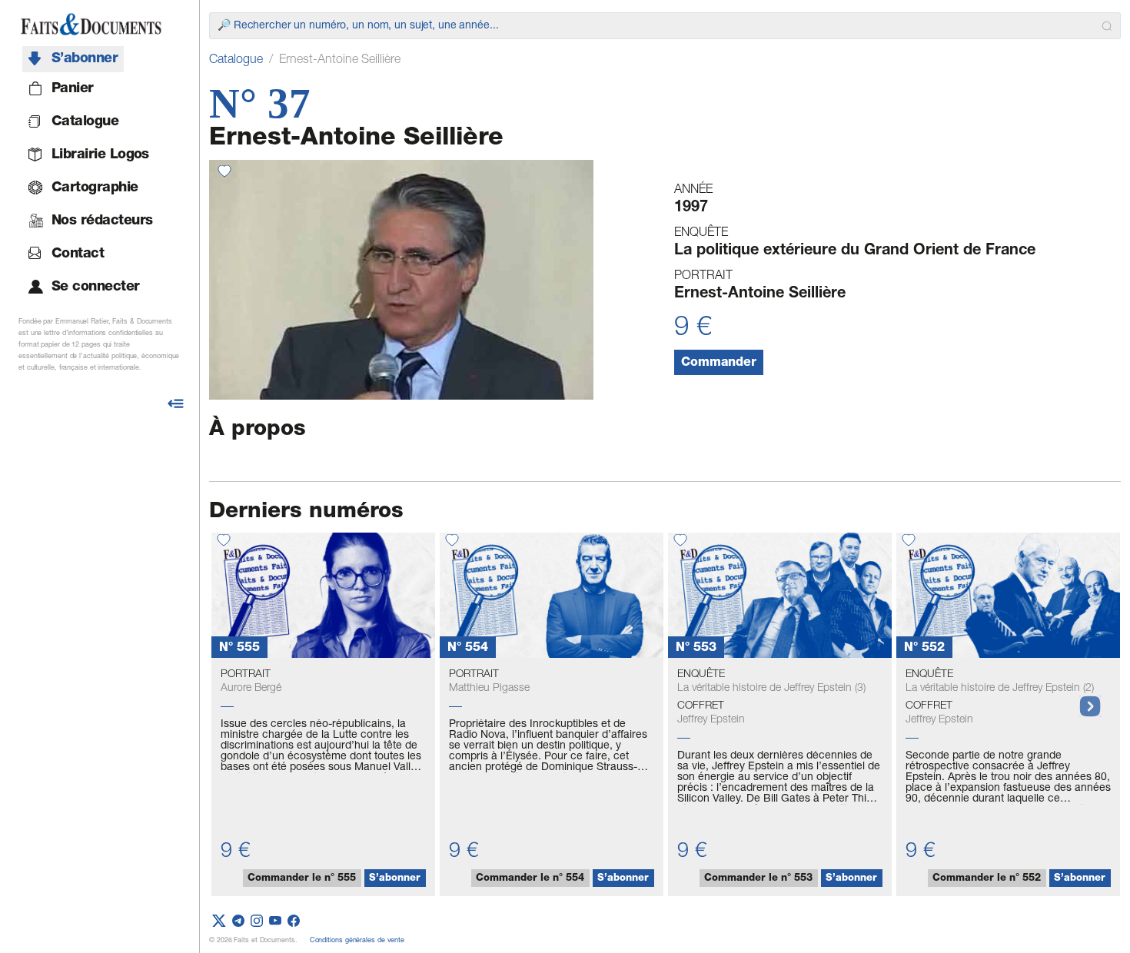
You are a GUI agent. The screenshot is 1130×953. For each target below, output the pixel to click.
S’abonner (394, 879)
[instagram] (257, 921)
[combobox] (665, 25)
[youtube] (275, 921)
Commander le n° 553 (758, 879)
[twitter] (219, 921)
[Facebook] (293, 921)
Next (1082, 698)
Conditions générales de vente (357, 941)
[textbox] (656, 26)
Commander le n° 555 (302, 879)
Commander (718, 363)
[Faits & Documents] (91, 25)
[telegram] (238, 921)
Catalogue (236, 61)
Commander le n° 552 (986, 879)
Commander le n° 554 (530, 879)
